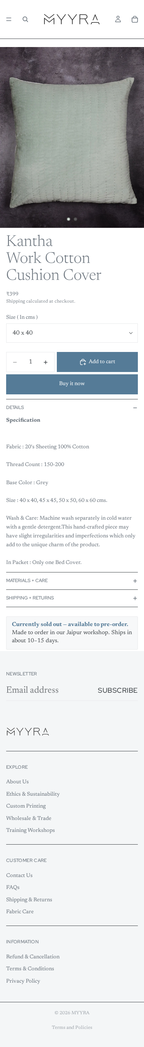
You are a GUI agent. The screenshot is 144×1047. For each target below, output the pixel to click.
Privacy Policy (23, 981)
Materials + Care (27, 580)
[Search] (25, 19)
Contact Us (19, 876)
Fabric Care (20, 912)
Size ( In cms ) (22, 317)
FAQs (13, 887)
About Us (17, 782)
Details (15, 407)
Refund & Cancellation (33, 957)
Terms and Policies (72, 1027)
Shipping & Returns (29, 900)
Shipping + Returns (30, 598)
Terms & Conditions (30, 969)
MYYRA (80, 1013)
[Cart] (134, 19)
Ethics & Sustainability (33, 794)
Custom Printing (26, 807)
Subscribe (118, 690)
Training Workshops (30, 831)
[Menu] (9, 19)
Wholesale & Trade (28, 818)
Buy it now (72, 384)
